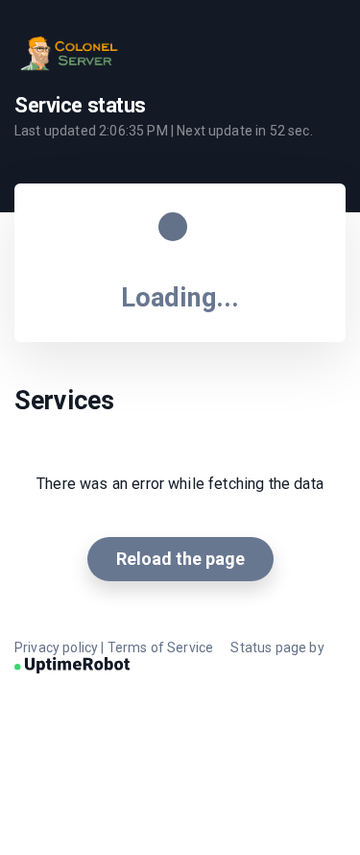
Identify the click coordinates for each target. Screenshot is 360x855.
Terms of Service (161, 647)
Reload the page (180, 559)
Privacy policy (56, 647)
